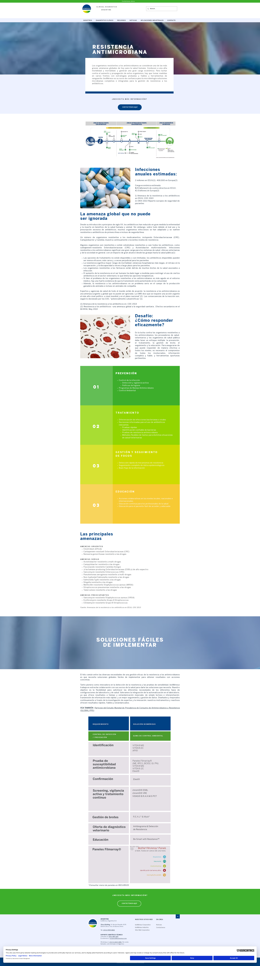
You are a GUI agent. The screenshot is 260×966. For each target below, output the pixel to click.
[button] (104, 20)
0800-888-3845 (113, 936)
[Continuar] (178, 916)
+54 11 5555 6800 (109, 930)
